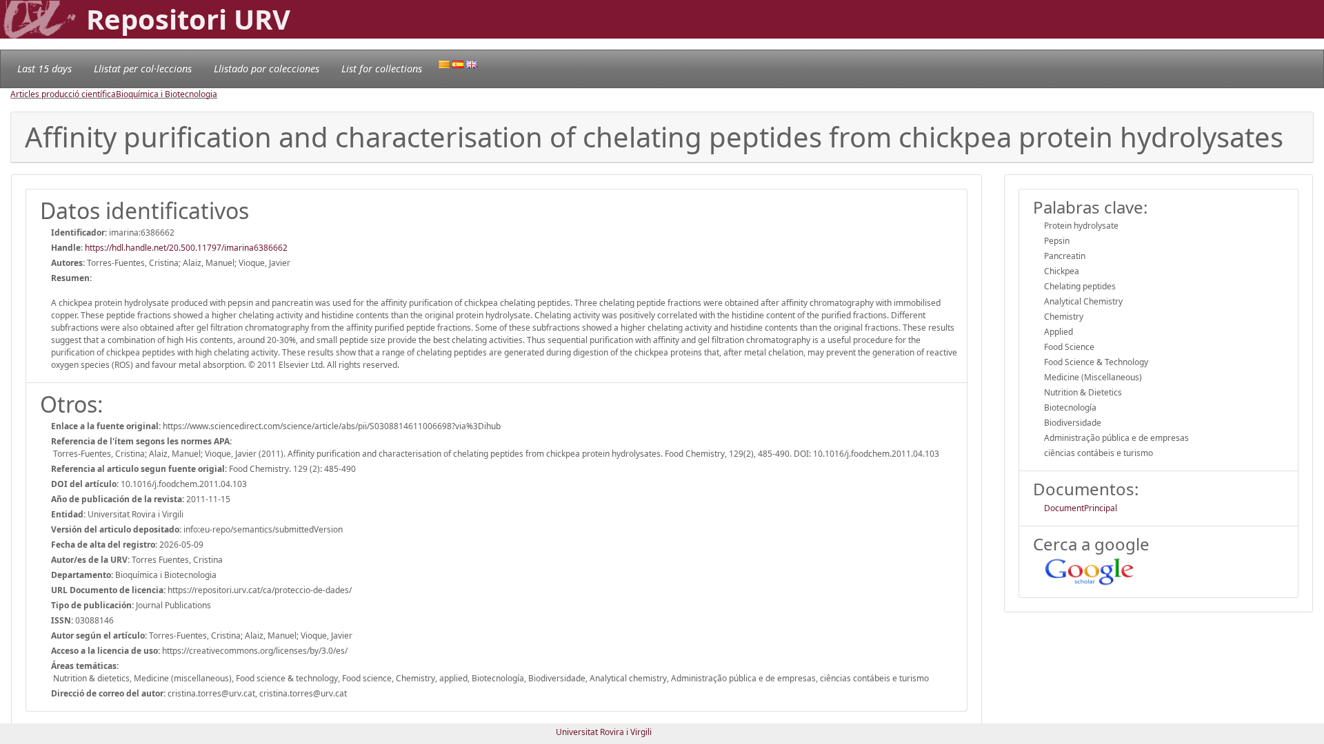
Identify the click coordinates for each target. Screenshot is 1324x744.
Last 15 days (44, 68)
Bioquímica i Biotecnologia (166, 94)
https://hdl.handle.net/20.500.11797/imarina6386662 (186, 248)
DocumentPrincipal (1080, 508)
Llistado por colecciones (266, 68)
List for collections (381, 68)
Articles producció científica (63, 94)
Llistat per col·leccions (143, 68)
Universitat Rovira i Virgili (604, 732)
